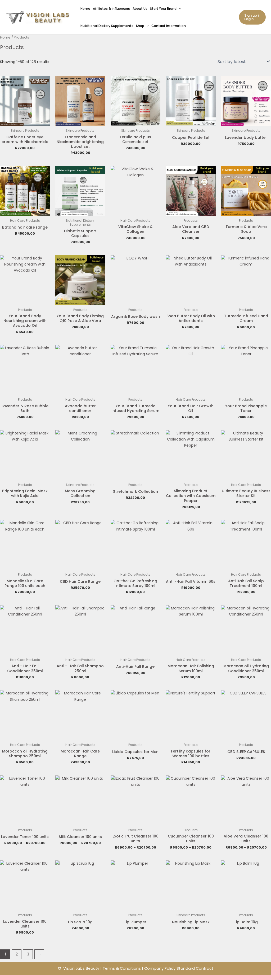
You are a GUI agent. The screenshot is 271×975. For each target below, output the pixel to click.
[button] (179, 8)
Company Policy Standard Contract (178, 968)
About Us (140, 8)
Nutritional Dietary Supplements (106, 25)
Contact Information (168, 25)
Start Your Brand (163, 8)
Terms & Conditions (122, 968)
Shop (140, 25)
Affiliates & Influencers (111, 8)
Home (85, 8)
